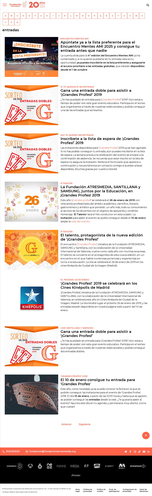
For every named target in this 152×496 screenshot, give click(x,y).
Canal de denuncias (144, 490)
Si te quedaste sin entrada (77, 87)
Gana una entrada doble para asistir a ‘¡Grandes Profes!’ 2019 (96, 92)
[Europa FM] (109, 466)
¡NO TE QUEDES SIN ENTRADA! (77, 135)
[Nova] (61, 466)
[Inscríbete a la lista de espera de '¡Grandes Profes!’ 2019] (31, 153)
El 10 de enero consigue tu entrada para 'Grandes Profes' (98, 382)
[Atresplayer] (137, 466)
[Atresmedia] (15, 466)
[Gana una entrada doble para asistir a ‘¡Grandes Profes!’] (31, 346)
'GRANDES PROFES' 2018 (74, 376)
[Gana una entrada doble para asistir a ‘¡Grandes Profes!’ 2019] (31, 105)
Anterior (66, 424)
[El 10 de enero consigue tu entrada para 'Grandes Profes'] (31, 394)
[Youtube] (144, 451)
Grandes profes (81, 200)
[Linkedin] (148, 451)
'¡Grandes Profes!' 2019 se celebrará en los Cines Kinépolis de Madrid (99, 285)
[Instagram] (135, 451)
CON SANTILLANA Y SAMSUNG (77, 328)
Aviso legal (78, 490)
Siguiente (85, 424)
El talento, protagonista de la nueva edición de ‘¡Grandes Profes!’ (102, 237)
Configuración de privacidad (130, 490)
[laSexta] (40, 466)
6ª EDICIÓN (66, 231)
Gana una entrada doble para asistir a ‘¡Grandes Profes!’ (96, 333)
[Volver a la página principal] (18, 4)
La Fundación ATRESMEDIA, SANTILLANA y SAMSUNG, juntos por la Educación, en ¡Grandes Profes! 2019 (100, 191)
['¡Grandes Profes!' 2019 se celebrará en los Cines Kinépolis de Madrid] (31, 298)
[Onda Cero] (97, 466)
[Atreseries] (86, 466)
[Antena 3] (30, 466)
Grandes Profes (111, 99)
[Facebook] (130, 451)
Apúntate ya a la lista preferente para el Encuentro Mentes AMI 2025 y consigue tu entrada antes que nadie (100, 46)
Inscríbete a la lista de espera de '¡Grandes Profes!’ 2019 (100, 141)
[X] (126, 451)
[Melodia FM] (122, 466)
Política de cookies (101, 490)
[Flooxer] (76, 475)
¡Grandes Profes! (87, 244)
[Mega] (75, 466)
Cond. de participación (114, 490)
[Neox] (49, 466)
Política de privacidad (87, 490)
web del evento (80, 221)
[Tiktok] (139, 451)
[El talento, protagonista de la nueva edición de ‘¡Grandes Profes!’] (31, 250)
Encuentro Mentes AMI (75, 38)
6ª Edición (66, 183)
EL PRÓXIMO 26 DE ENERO (75, 279)
